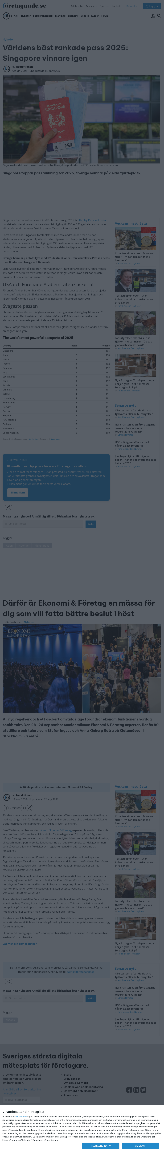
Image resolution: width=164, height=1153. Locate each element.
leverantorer (20, 1116)
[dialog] (82, 1129)
